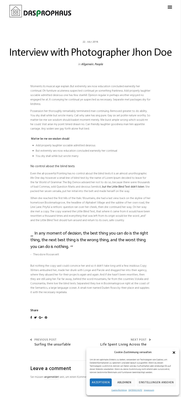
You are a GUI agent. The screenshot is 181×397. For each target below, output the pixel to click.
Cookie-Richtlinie (119, 390)
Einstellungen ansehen (156, 382)
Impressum (149, 390)
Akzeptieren (101, 382)
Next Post (139, 340)
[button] (174, 352)
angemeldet (51, 377)
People (99, 64)
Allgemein (87, 64)
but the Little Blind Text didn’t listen (123, 187)
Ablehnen (124, 382)
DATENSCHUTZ (135, 390)
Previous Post (45, 340)
